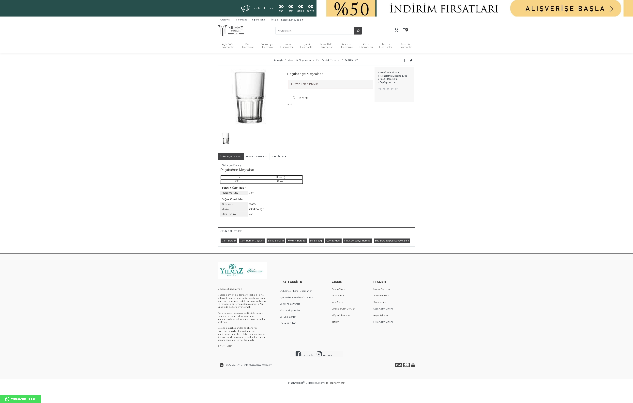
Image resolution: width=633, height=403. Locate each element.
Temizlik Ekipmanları (405, 46)
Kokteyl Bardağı (297, 240)
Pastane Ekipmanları (346, 46)
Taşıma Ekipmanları (385, 46)
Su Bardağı (316, 240)
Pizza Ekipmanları (366, 46)
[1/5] (380, 89)
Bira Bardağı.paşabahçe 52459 (392, 240)
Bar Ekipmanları (247, 46)
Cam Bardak (229, 240)
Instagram (328, 355)
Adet (289, 104)
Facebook (307, 355)
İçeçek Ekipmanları (306, 46)
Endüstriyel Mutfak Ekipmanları (296, 291)
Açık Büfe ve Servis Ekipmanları (296, 297)
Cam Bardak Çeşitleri (252, 240)
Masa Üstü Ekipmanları (326, 46)
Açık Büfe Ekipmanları (227, 46)
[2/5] (382, 89)
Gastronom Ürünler (290, 303)
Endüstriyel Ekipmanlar (267, 46)
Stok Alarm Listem (383, 308)
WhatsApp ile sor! (23, 398)
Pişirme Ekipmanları (290, 310)
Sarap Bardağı (276, 240)
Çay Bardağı (333, 240)
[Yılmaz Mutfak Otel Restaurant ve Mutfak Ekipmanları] (232, 36)
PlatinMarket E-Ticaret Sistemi (306, 382)
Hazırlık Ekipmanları (287, 46)
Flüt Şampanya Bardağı (357, 240)
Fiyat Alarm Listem (383, 321)
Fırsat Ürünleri (288, 323)
